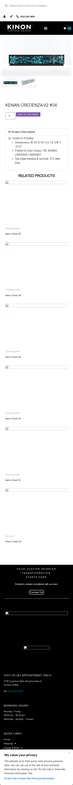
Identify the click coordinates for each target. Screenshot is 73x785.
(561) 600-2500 (15, 691)
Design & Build (11, 747)
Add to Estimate (28, 114)
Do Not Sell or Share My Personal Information (29, 778)
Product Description (23, 131)
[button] (45, 28)
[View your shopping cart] (65, 28)
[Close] (69, 752)
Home (7, 739)
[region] (36, 767)
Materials (8, 743)
